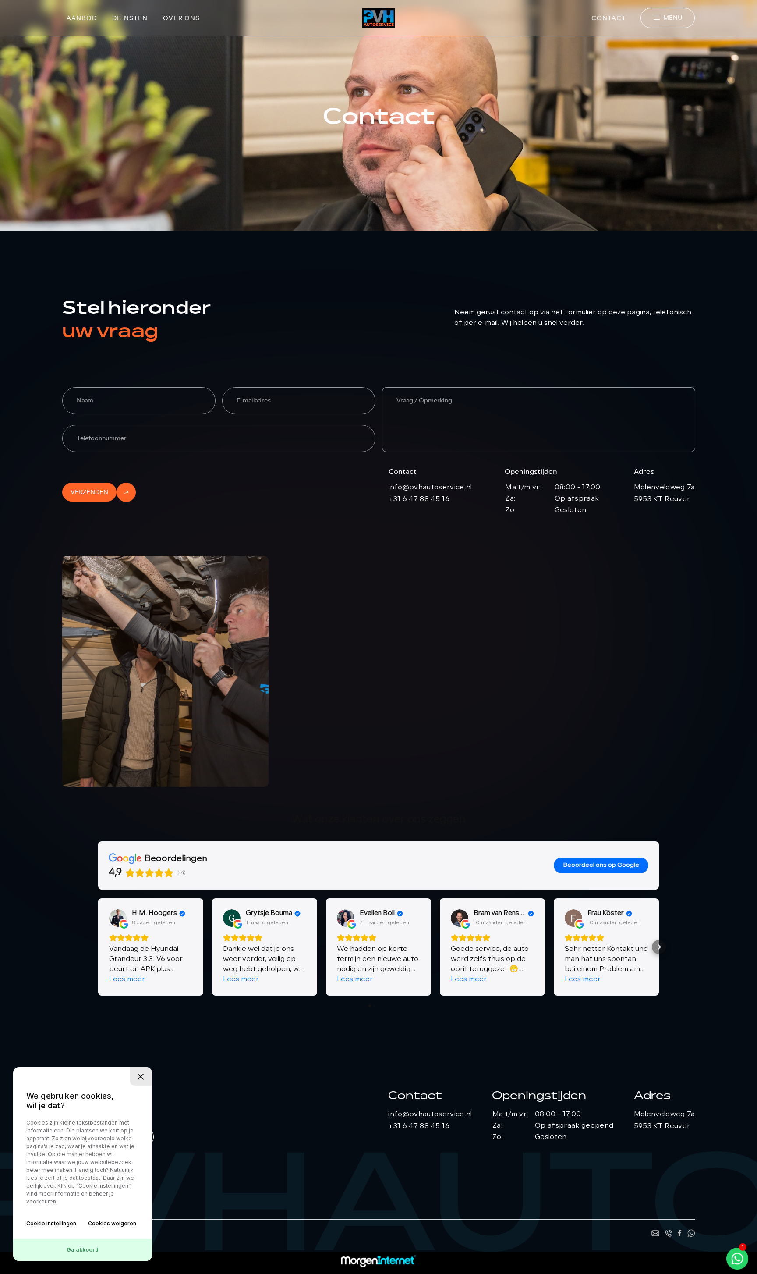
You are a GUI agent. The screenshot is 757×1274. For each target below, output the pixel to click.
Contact (608, 18)
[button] (98, 947)
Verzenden (89, 492)
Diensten (130, 18)
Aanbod (82, 18)
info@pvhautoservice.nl (430, 487)
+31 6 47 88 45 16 (419, 499)
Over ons (181, 18)
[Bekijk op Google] (118, 918)
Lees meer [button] (127, 979)
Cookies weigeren (112, 1223)
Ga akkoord (83, 1249)
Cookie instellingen (51, 1223)
